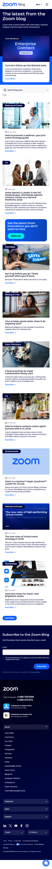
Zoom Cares (10, 770)
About (7, 727)
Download (9, 801)
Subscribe (41, 666)
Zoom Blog (9, 733)
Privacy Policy (35, 672)
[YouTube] (15, 825)
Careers (8, 745)
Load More (11, 618)
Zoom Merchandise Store (15, 791)
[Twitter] (10, 825)
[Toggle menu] (46, 4)
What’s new (17, 236)
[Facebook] (21, 825)
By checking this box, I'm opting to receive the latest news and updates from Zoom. (27, 658)
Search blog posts (15, 90)
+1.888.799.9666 (25, 696)
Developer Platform (12, 778)
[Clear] (47, 90)
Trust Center (17, 841)
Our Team (9, 741)
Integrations (10, 749)
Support (8, 817)
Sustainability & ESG (13, 766)
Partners (8, 753)
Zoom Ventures (11, 786)
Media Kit (8, 774)
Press (7, 762)
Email (5, 647)
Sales (7, 809)
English (7, 832)
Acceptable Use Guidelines (30, 841)
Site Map (5, 848)
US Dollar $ (33, 832)
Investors (8, 758)
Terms (5, 841)
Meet (38, 4)
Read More (10, 78)
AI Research (10, 782)
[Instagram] (27, 825)
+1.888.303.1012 (25, 699)
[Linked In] (4, 825)
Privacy (10, 841)
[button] (45, 862)
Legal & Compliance (9, 844)
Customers (9, 737)
